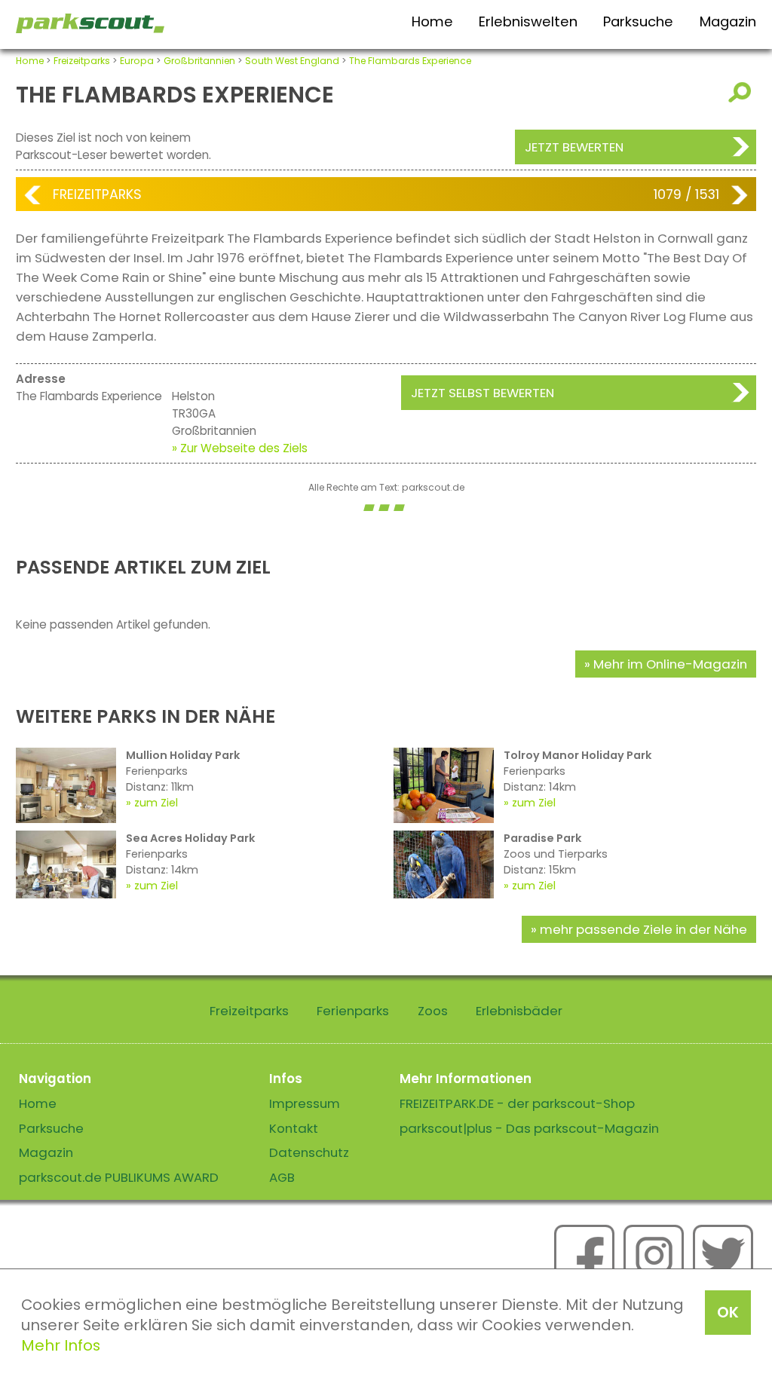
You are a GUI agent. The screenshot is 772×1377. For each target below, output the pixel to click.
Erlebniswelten (528, 21)
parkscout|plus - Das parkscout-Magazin (529, 1128)
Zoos (433, 1011)
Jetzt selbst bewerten (482, 393)
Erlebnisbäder (519, 1011)
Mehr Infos (60, 1345)
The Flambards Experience (410, 60)
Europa (137, 60)
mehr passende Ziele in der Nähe (643, 929)
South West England (292, 60)
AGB (282, 1177)
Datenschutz (309, 1152)
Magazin (728, 21)
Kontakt (293, 1128)
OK (728, 1312)
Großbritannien (199, 60)
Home (432, 21)
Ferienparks (353, 1011)
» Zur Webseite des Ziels (240, 448)
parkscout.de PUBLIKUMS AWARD (119, 1177)
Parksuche (638, 21)
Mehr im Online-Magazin (670, 664)
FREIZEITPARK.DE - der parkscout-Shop (517, 1103)
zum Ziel (156, 802)
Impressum (304, 1103)
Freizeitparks (82, 60)
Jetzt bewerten (574, 147)
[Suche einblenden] (742, 92)
